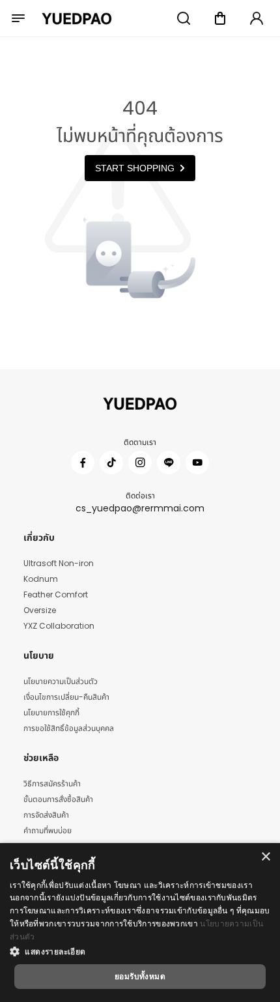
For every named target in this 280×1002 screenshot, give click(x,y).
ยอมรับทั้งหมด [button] (140, 976)
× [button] (265, 857)
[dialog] (140, 922)
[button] (140, 951)
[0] (220, 18)
